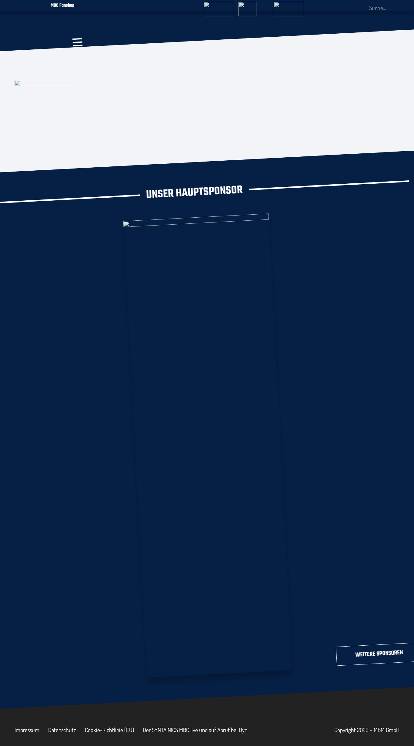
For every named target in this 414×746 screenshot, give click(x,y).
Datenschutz (62, 730)
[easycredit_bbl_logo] (219, 6)
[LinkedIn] (348, 7)
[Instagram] (338, 8)
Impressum (27, 730)
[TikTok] (358, 7)
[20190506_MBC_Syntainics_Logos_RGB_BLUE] (119, 63)
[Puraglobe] (207, 444)
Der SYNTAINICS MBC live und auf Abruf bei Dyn (195, 730)
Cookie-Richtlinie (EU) (109, 730)
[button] (77, 42)
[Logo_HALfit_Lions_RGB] (172, 60)
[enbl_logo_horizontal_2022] (254, 6)
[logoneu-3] (289, 6)
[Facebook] (328, 7)
